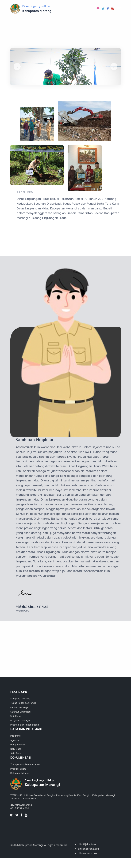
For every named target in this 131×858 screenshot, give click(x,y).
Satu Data (15, 748)
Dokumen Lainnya (19, 773)
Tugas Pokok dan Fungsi (23, 702)
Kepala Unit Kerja (19, 707)
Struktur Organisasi (20, 711)
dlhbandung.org (87, 853)
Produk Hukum (18, 768)
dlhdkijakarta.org (88, 844)
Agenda (14, 740)
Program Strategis (20, 720)
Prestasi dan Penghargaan (24, 724)
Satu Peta (15, 753)
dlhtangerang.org (88, 848)
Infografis (15, 735)
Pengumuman (17, 744)
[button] (17, 66)
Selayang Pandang (20, 698)
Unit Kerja (15, 716)
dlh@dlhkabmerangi (21, 805)
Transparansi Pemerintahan (25, 764)
